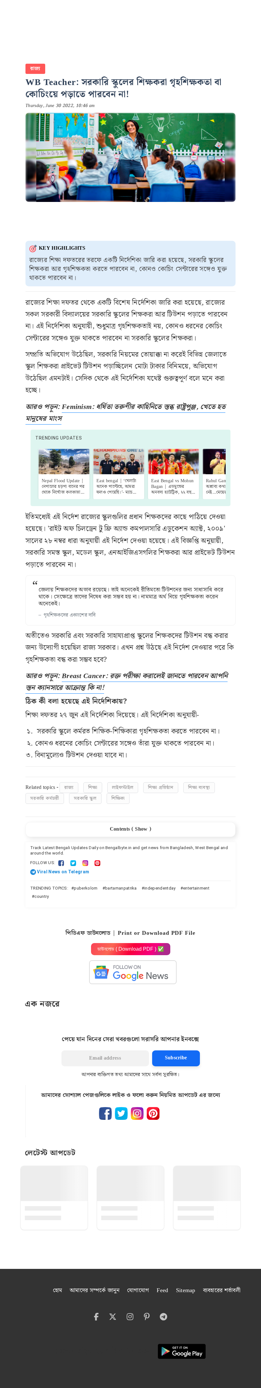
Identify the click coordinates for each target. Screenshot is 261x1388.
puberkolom (85, 888)
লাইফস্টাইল (123, 787)
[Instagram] (85, 862)
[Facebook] (61, 862)
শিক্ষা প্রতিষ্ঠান (160, 787)
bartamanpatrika (121, 888)
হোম (57, 1290)
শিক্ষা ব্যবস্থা (199, 787)
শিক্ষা (92, 787)
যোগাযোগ (138, 1290)
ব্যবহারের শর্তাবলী (221, 1290)
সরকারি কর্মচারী (44, 798)
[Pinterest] (97, 862)
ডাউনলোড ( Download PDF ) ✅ (130, 949)
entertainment (196, 888)
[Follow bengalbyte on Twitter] (121, 1113)
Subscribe (176, 1058)
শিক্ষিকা (118, 798)
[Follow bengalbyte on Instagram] (137, 1113)
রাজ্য (35, 69)
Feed (162, 1290)
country (41, 896)
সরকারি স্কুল (85, 798)
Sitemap (185, 1290)
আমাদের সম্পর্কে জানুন (94, 1290)
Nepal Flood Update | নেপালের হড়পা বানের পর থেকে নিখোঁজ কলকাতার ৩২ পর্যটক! (63, 489)
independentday (159, 888)
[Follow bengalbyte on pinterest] (153, 1113)
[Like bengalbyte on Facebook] (105, 1113)
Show (141, 829)
